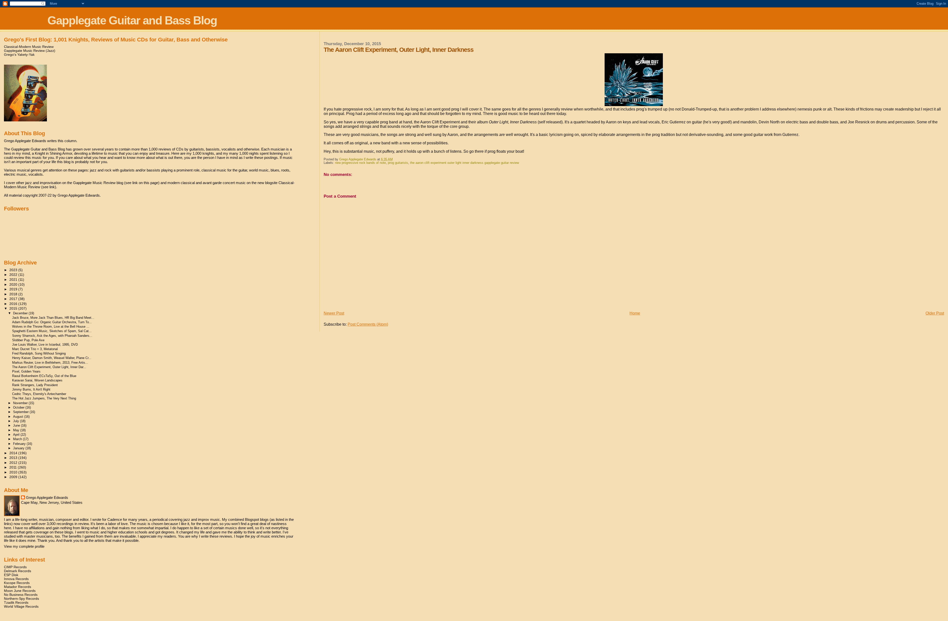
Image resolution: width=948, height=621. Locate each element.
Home (635, 313)
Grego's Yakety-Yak (19, 54)
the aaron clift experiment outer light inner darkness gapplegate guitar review (464, 163)
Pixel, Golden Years (26, 371)
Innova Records (16, 579)
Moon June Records (20, 591)
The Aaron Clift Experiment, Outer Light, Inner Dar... (49, 367)
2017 (13, 299)
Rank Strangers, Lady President (35, 385)
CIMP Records (15, 567)
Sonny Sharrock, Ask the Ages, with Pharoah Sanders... (52, 336)
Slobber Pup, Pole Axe (28, 340)
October (19, 407)
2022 (13, 275)
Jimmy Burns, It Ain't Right (31, 389)
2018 (13, 294)
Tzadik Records (16, 602)
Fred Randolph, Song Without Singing (39, 353)
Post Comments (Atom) (368, 324)
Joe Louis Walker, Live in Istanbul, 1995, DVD (45, 344)
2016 (13, 304)
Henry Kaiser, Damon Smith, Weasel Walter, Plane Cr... (51, 358)
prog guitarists (398, 163)
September (21, 412)
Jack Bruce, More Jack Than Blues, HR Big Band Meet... (53, 318)
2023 (13, 270)
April (16, 434)
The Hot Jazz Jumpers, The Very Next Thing (44, 398)
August (18, 416)
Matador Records (17, 587)
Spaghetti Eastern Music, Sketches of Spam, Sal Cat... (52, 331)
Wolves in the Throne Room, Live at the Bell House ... (50, 326)
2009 (13, 477)
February (20, 444)
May (16, 430)
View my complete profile (24, 546)
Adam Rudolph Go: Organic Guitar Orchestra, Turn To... (52, 322)
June (17, 425)
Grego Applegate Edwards (47, 497)
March (18, 439)
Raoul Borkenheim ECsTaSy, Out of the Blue (44, 376)
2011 (13, 467)
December (21, 313)
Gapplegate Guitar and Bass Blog (132, 20)
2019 (13, 289)
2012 (13, 463)
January (19, 448)
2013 (13, 458)
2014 (13, 453)
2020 (13, 284)
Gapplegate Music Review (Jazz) (29, 51)
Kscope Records (17, 583)
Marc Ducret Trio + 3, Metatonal (35, 349)
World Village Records (21, 606)
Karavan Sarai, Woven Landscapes (37, 380)
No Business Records (21, 595)
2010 (13, 472)
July (16, 421)
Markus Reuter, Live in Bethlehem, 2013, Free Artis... (50, 362)
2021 (13, 280)
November (21, 403)
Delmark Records (17, 571)
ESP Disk (11, 575)
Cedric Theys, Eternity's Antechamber (39, 394)
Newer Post (334, 313)
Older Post (935, 313)
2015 (13, 308)
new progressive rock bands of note (360, 163)
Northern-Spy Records (21, 599)
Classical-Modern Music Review (29, 47)
